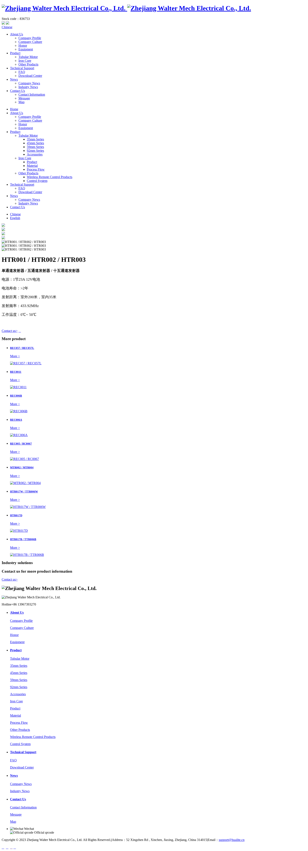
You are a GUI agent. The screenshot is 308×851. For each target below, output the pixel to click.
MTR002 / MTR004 (22, 467)
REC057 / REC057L (22, 348)
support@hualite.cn (232, 840)
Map (21, 102)
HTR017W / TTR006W (24, 491)
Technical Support (22, 68)
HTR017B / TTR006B (23, 539)
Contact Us (17, 91)
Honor (22, 45)
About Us (16, 34)
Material (32, 165)
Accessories (35, 154)
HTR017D (16, 515)
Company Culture (30, 42)
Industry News (28, 87)
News (14, 79)
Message (24, 98)
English (15, 218)
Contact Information (31, 94)
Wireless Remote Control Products (49, 177)
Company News (29, 83)
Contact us (10, 331)
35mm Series (35, 139)
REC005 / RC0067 (21, 443)
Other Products (28, 64)
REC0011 (15, 371)
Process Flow (36, 169)
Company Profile (29, 38)
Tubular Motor (28, 57)
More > (15, 356)
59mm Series (35, 147)
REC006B (16, 395)
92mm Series (35, 150)
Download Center (30, 75)
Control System (37, 181)
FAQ (21, 72)
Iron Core (24, 60)
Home (14, 109)
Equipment (25, 49)
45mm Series (35, 143)
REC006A (16, 419)
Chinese (7, 27)
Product (15, 53)
